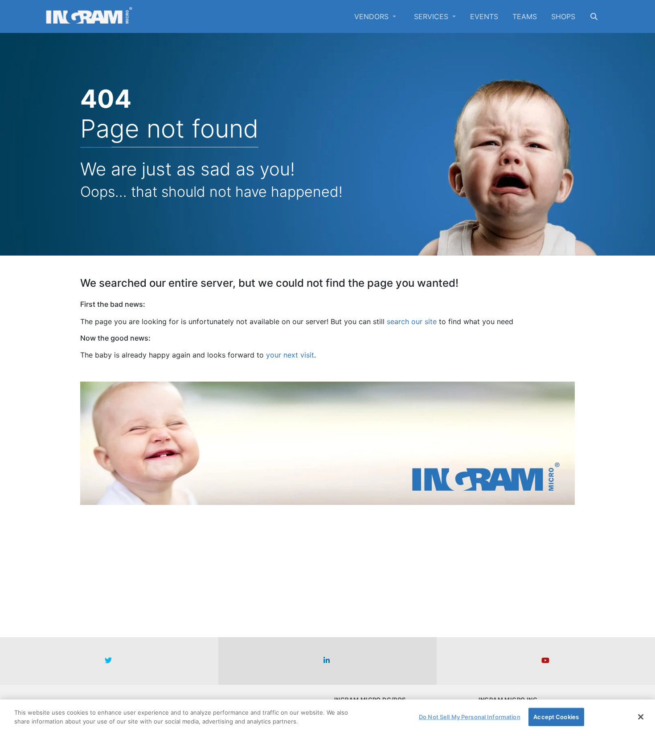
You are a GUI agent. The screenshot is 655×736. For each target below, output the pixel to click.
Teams (524, 16)
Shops (563, 16)
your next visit (290, 354)
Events (484, 16)
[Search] (594, 16)
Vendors (372, 16)
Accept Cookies (556, 716)
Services (432, 16)
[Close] (641, 717)
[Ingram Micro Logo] (89, 16)
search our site (412, 321)
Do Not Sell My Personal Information (469, 716)
